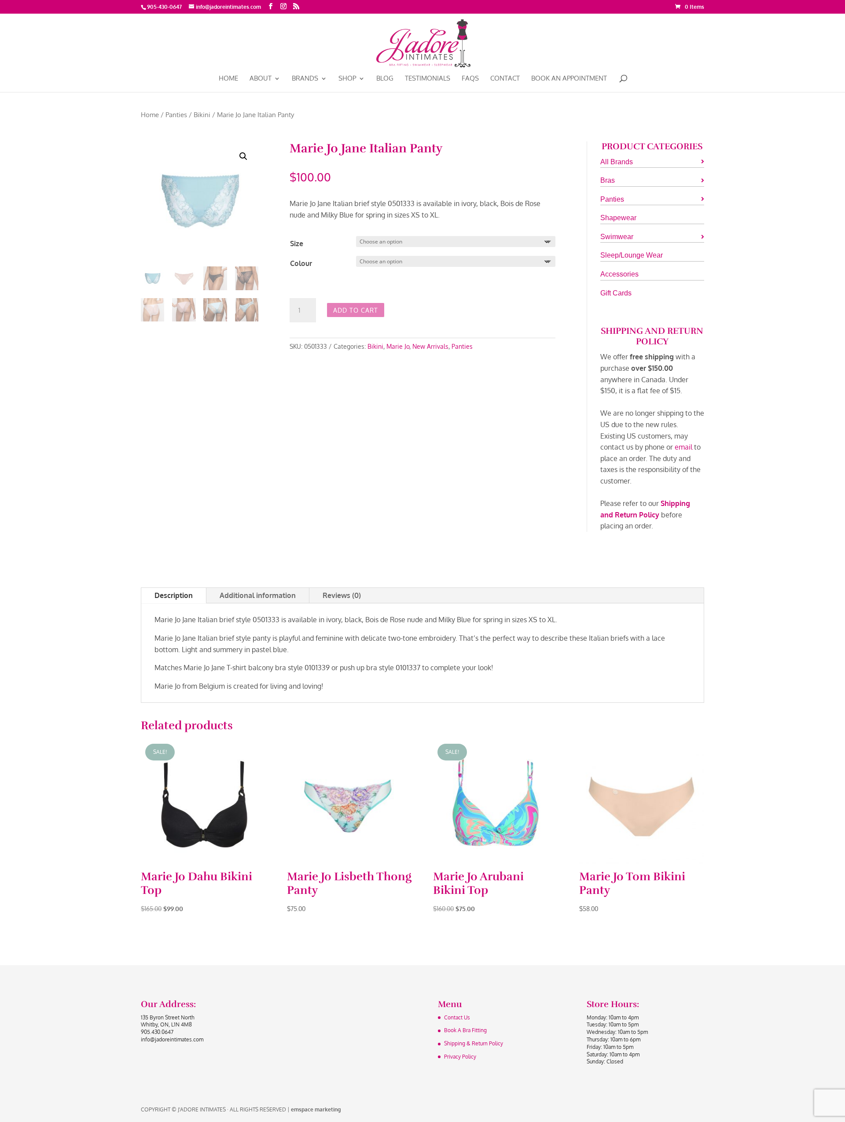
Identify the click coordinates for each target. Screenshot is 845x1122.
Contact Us (457, 1017)
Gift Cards (616, 293)
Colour (301, 263)
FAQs (470, 78)
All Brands (616, 162)
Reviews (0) (342, 595)
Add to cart (355, 310)
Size (296, 243)
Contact (505, 78)
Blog (384, 78)
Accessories (619, 274)
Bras (607, 180)
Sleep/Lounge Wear (631, 255)
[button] (243, 156)
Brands (305, 78)
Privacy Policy (460, 1056)
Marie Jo (397, 346)
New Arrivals (430, 346)
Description (173, 595)
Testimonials (427, 78)
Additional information (258, 595)
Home (228, 78)
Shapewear (618, 217)
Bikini (202, 114)
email (683, 447)
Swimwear (616, 236)
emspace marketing (316, 1109)
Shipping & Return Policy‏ (473, 1043)
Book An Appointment (569, 78)
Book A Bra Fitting (465, 1030)
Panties (176, 114)
